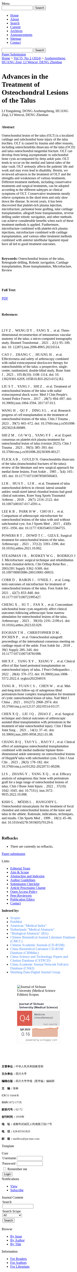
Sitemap (15, 38)
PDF (5, 298)
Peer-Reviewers (21, 895)
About (14, 19)
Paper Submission (14, 54)
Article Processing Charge (28, 888)
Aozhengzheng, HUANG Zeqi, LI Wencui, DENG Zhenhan (34, 60)
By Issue (16, 1236)
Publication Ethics (22, 899)
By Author (17, 1240)
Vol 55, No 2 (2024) (27, 58)
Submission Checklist (24, 884)
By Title (15, 1244)
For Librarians (20, 1266)
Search (14, 23)
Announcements (21, 35)
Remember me (17, 1169)
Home (14, 15)
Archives (16, 31)
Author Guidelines (22, 880)
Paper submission (13, 854)
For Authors (18, 1262)
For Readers (18, 1259)
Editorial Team (20, 868)
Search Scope (11, 1211)
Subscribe (17, 1190)
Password (8, 1163)
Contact (15, 42)
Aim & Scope (19, 872)
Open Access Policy (23, 891)
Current (15, 27)
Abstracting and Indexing (27, 876)
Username (9, 1158)
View (14, 1186)
